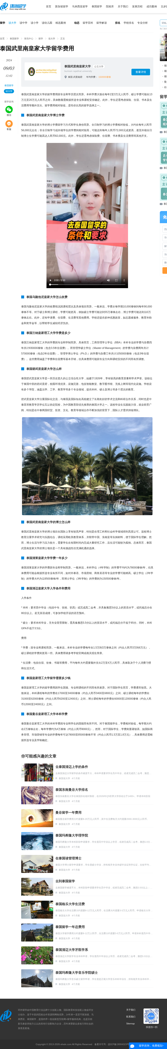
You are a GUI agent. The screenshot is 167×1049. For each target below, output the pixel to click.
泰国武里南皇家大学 (77, 66)
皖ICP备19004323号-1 (119, 1044)
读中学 (23, 22)
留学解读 (101, 22)
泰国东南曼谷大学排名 (71, 789)
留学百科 (88, 22)
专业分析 (142, 22)
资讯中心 (28, 38)
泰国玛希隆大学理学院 (71, 835)
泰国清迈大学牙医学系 (71, 949)
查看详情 (141, 72)
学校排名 (129, 22)
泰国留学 (97, 6)
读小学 (34, 22)
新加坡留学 (61, 6)
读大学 (12, 22)
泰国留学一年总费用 (70, 927)
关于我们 (123, 6)
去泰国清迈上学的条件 (71, 767)
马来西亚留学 (80, 6)
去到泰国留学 (65, 881)
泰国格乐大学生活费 (70, 904)
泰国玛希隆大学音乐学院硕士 (76, 972)
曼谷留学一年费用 (68, 812)
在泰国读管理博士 (68, 858)
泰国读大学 (64, 778)
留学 (40, 38)
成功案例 (151, 6)
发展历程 (137, 6)
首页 (48, 6)
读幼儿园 (47, 22)
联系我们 (130, 1016)
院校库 (110, 6)
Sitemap (130, 1023)
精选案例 (60, 22)
